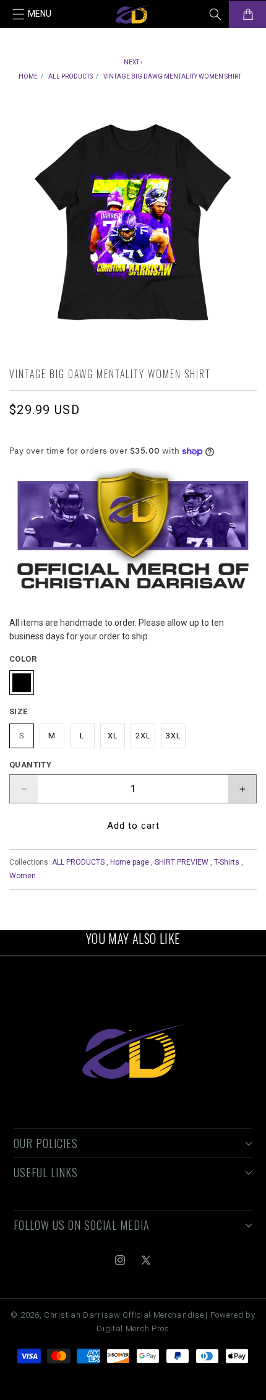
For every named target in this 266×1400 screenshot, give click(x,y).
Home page (129, 862)
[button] (32, 14)
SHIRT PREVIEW (181, 862)
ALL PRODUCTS (70, 76)
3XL (173, 735)
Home (28, 76)
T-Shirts (226, 862)
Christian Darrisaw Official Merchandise (124, 1315)
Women (22, 875)
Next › (133, 62)
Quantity (30, 764)
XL (113, 735)
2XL (143, 735)
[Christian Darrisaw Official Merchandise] (133, 1051)
